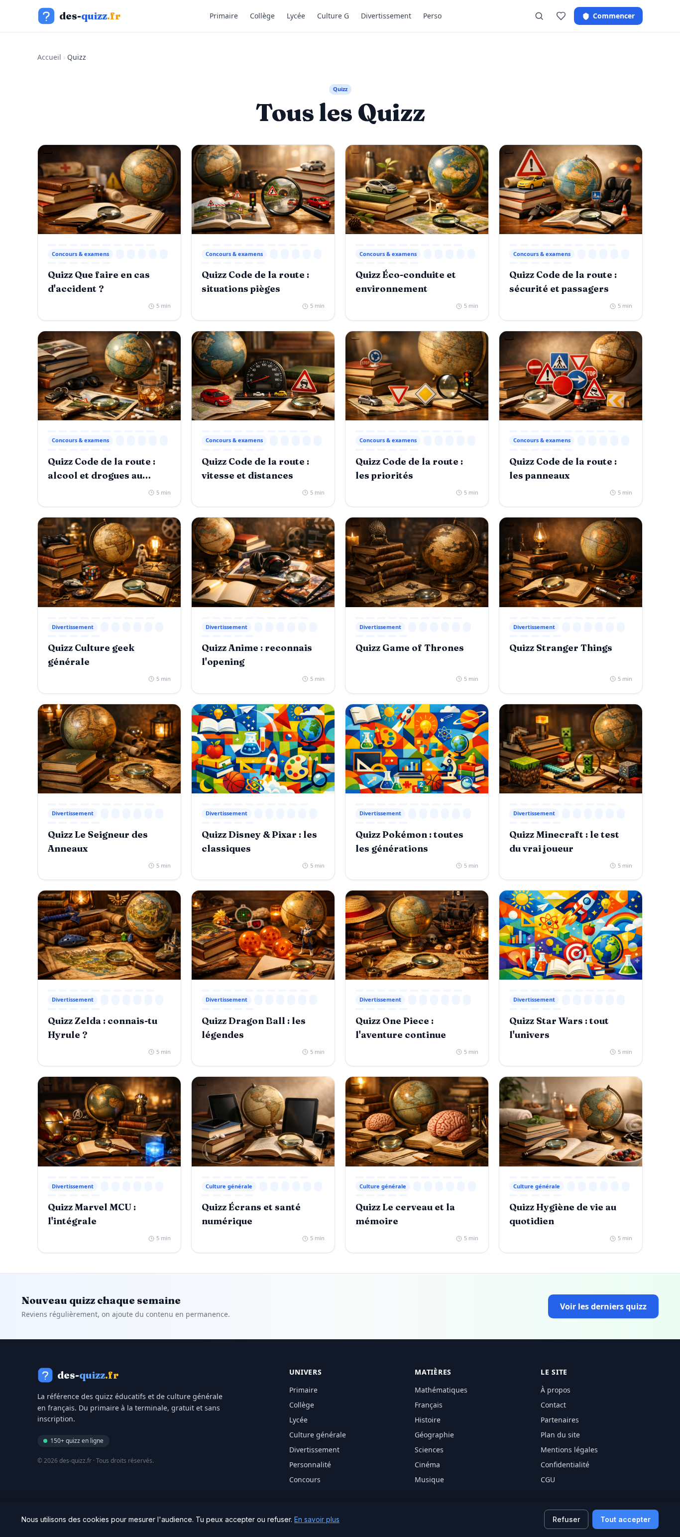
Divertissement (386, 15)
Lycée (296, 15)
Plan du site (560, 1434)
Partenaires (560, 1419)
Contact (553, 1404)
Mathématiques (441, 1390)
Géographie (434, 1434)
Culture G (333, 15)
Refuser (566, 1519)
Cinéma (427, 1464)
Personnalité (310, 1464)
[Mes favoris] (561, 16)
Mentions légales (569, 1449)
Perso (432, 15)
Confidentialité (565, 1464)
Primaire (224, 15)
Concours (305, 1479)
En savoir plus (317, 1519)
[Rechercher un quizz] (539, 16)
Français (429, 1404)
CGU (548, 1479)
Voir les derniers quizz (603, 1306)
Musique (429, 1479)
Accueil (49, 57)
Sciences (429, 1449)
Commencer (614, 15)
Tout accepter (625, 1519)
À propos (555, 1390)
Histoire (428, 1419)
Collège (262, 15)
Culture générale (317, 1434)
